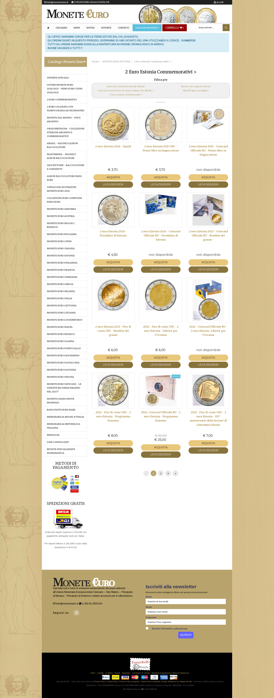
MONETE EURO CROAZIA (61, 248)
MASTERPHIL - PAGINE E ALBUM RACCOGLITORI (61, 156)
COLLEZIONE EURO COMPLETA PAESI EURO (64, 200)
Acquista (113, 177)
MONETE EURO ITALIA (59, 298)
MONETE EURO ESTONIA (61, 255)
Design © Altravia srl (170, 681)
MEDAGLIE (53, 435)
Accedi (219, 2)
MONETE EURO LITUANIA (61, 312)
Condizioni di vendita (141, 673)
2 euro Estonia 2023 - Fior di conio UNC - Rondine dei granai (113, 331)
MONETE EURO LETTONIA (61, 305)
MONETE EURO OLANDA (60, 341)
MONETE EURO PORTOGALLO (64, 348)
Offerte (106, 28)
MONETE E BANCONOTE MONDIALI (60, 400)
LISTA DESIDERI (113, 184)
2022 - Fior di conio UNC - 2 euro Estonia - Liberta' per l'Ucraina (160, 331)
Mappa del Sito (186, 681)
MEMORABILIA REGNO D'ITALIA (65, 416)
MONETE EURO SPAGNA (60, 376)
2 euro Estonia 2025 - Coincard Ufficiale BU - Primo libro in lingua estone (208, 150)
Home (93, 673)
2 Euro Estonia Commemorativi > (125, 94)
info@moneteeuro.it (57, 2)
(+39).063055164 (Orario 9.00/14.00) (91, 2)
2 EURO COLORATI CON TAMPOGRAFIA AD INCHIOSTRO (65, 108)
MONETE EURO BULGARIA (62, 234)
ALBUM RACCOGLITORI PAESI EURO (64, 178)
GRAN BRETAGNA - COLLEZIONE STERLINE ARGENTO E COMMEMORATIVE (65, 132)
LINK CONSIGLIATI (58, 442)
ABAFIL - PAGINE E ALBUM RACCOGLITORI (62, 145)
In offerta (109, 673)
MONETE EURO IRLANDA (61, 291)
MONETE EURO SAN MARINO (63, 355)
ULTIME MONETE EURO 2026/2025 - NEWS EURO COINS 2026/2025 (64, 88)
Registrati (126, 673)
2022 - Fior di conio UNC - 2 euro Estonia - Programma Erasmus (113, 416)
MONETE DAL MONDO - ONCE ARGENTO (64, 119)
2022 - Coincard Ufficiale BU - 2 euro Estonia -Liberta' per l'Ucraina (208, 331)
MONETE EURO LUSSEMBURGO (64, 319)
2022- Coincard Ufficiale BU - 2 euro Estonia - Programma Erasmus (160, 416)
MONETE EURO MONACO (61, 334)
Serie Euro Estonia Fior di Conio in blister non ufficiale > (126, 90)
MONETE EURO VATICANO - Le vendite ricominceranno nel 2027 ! (64, 388)
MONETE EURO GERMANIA (62, 277)
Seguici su (61, 612)
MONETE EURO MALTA (59, 327)
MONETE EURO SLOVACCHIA (63, 362)
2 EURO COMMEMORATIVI (62, 99)
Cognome (151, 617)
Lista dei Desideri (147, 28)
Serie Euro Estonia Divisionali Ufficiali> (126, 86)
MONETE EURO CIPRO (59, 241)
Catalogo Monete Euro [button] (66, 62)
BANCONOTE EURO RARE (61, 409)
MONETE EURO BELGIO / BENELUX (61, 225)
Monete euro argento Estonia (195, 86)
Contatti (123, 28)
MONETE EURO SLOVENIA (61, 369)
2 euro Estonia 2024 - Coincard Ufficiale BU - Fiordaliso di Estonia (160, 235)
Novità (90, 28)
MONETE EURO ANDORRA (61, 209)
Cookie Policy (112, 681)
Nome (149, 607)
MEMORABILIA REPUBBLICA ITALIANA (63, 426)
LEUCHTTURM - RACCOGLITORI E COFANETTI (65, 167)
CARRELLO (174, 27)
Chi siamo (61, 28)
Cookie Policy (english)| (150, 681)
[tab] (65, 62)
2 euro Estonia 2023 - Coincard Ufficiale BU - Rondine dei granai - (208, 235)
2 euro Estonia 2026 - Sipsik (113, 146)
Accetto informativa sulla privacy (169, 628)
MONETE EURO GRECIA (60, 284)
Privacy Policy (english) (129, 681)
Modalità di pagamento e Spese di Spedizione (170, 673)
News (77, 28)
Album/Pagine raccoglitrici (196, 90)
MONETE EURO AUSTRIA (61, 216)
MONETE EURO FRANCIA (61, 269)
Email (149, 596)
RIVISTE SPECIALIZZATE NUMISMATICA (61, 451)
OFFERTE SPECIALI (58, 77)
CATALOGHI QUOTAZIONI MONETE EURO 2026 (61, 189)
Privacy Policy (99, 681)
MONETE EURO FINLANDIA (62, 262)
